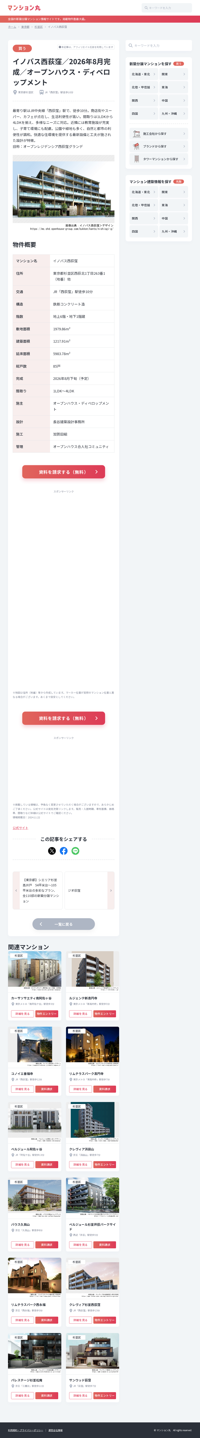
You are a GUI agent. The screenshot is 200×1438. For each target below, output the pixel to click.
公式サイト (20, 827)
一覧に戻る (63, 924)
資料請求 (46, 1089)
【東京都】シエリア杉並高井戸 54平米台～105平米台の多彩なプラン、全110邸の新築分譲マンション (41, 890)
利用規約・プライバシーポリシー (25, 1430)
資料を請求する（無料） (63, 472)
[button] (52, 849)
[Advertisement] (63, 523)
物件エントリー (47, 1014)
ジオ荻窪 (74, 890)
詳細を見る (22, 1014)
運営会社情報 (55, 1430)
